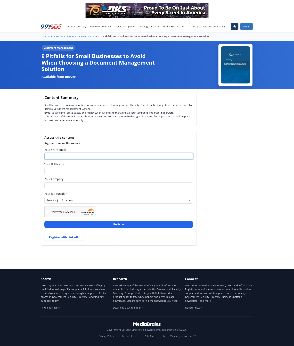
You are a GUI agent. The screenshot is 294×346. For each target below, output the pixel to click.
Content (94, 36)
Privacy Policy (106, 336)
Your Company (53, 179)
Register (118, 224)
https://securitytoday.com (178, 336)
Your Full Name (54, 164)
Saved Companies (126, 26)
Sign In (246, 26)
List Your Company (100, 26)
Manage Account (149, 26)
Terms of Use (129, 336)
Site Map (150, 336)
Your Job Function (55, 194)
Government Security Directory (58, 36)
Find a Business (172, 26)
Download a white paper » (128, 307)
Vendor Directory (76, 26)
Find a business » (51, 307)
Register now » (193, 307)
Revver (83, 36)
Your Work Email (55, 150)
